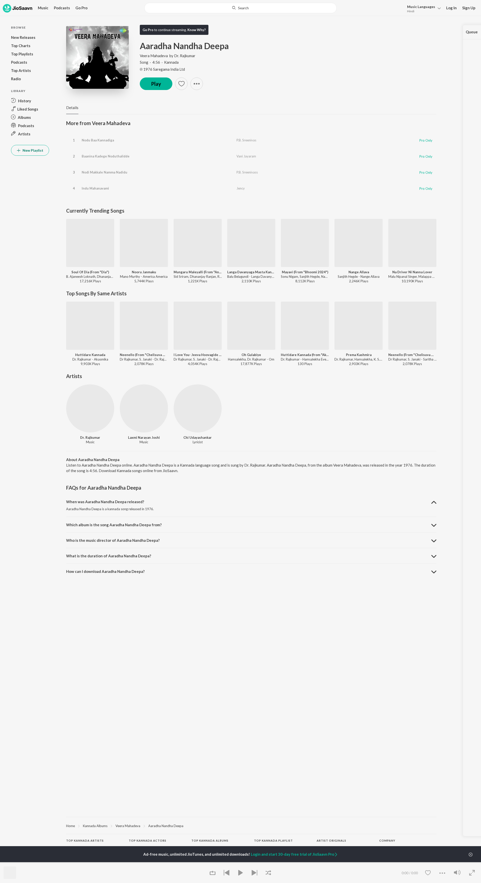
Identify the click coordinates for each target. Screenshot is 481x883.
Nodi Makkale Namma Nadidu (104, 172)
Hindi (410, 11)
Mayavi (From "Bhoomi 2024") (305, 272)
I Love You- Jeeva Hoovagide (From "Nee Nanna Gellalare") (198, 355)
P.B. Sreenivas (246, 140)
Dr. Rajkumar (184, 55)
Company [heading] (387, 840)
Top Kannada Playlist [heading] (273, 840)
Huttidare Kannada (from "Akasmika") (305, 355)
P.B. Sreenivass (247, 172)
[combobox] (240, 8)
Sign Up (468, 8)
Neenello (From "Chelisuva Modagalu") (144, 355)
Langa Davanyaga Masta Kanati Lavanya (251, 272)
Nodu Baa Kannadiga (98, 140)
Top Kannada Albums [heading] (209, 840)
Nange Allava (358, 272)
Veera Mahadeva (154, 55)
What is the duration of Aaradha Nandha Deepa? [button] (108, 556)
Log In (451, 8)
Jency (240, 188)
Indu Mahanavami (95, 188)
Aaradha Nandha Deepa (165, 826)
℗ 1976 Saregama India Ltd (162, 69)
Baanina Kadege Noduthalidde (106, 156)
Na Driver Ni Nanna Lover (412, 272)
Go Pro (81, 8)
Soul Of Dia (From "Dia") (90, 272)
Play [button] (156, 84)
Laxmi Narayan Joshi (144, 437)
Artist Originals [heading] (331, 840)
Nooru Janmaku (144, 272)
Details (72, 107)
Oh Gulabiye (251, 355)
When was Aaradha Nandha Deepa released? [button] (105, 501)
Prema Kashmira (359, 355)
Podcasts (62, 8)
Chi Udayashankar (197, 437)
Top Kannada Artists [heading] (85, 840)
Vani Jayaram (246, 156)
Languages (421, 7)
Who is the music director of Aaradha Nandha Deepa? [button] (113, 540)
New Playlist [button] (32, 150)
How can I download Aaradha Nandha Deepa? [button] (105, 571)
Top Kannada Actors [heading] (147, 840)
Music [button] (43, 8)
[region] (251, 825)
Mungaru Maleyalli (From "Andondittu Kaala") (198, 272)
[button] (422, 8)
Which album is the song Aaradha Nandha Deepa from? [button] (114, 524)
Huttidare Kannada (90, 355)
